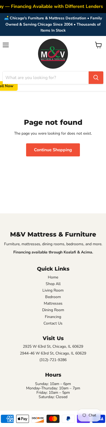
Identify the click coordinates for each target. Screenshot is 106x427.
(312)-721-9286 (53, 360)
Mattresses (53, 303)
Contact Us (53, 323)
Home (53, 277)
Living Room (53, 290)
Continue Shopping (53, 150)
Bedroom (53, 297)
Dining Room (53, 310)
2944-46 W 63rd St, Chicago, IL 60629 (53, 353)
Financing (53, 317)
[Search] (96, 77)
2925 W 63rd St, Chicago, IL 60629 (53, 346)
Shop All (53, 284)
